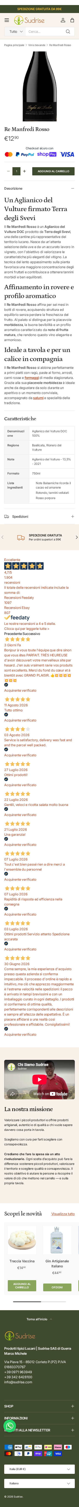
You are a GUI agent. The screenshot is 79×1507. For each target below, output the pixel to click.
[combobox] (39, 31)
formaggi (32, 378)
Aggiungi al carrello (53, 171)
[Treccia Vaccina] (22, 1240)
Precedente (13, 634)
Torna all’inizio (37, 1319)
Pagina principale (14, 45)
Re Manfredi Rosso (60, 45)
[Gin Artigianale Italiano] (57, 1240)
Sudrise (18, 1496)
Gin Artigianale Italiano (57, 1263)
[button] (72, 20)
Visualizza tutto (63, 1214)
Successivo (31, 634)
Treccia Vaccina (22, 1261)
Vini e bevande (36, 45)
